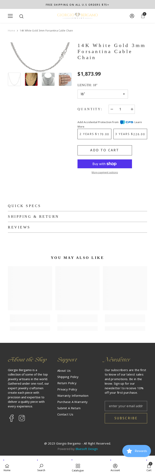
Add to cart (104, 150)
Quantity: (90, 109)
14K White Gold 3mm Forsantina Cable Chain (112, 51)
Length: (87, 85)
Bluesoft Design (86, 449)
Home (11, 30)
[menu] (10, 16)
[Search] (21, 16)
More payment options (105, 172)
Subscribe (126, 418)
